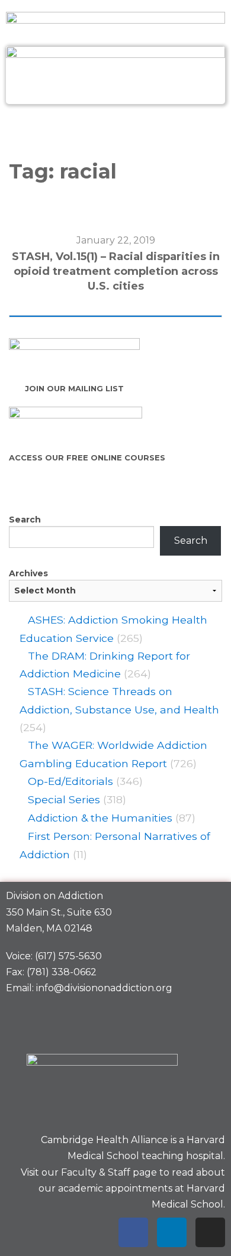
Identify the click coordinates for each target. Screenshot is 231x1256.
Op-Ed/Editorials (70, 781)
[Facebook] (133, 1232)
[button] (115, 130)
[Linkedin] (172, 1232)
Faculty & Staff (95, 1172)
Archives (28, 573)
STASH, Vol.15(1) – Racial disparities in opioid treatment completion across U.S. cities (116, 271)
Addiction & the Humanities (100, 818)
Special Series (64, 799)
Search (25, 519)
